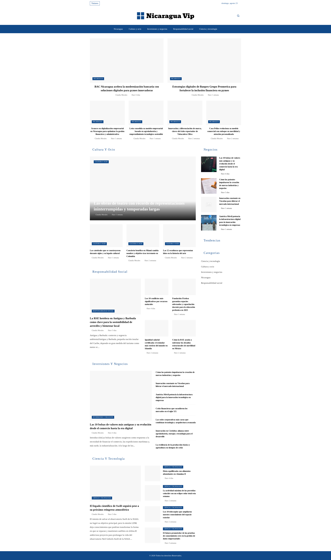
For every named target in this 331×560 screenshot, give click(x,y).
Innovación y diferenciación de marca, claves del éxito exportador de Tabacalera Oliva (185, 131)
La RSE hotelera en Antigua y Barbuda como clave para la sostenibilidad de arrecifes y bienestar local (113, 322)
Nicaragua (98, 78)
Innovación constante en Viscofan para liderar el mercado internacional (229, 201)
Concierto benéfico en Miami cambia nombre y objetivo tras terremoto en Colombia (142, 253)
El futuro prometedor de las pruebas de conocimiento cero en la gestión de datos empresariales (179, 536)
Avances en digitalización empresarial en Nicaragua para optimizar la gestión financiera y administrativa (107, 131)
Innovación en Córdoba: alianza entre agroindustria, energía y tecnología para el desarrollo (174, 434)
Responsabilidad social (103, 311)
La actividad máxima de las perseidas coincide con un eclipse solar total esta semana (179, 493)
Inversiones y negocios (103, 417)
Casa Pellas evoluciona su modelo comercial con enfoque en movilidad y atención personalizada (223, 131)
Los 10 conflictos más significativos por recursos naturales (156, 301)
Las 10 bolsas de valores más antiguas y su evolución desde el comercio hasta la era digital (229, 164)
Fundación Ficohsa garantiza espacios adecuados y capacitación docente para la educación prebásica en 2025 (183, 304)
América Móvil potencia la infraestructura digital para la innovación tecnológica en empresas (174, 397)
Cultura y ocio (101, 162)
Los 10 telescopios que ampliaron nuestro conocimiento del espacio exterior (177, 515)
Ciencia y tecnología (102, 498)
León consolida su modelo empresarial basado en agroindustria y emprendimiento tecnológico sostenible (146, 131)
